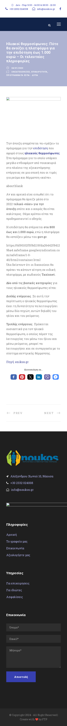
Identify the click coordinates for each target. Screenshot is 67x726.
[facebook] (60, 9)
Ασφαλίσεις (14, 597)
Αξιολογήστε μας (18, 555)
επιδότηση (40, 148)
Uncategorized (20, 72)
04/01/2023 (17, 68)
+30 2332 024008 (18, 9)
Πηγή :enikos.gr (17, 362)
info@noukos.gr (46, 9)
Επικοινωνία (15, 548)
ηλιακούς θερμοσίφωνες (42, 153)
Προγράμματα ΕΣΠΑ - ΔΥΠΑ (22, 75)
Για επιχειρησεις (17, 583)
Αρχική (11, 534)
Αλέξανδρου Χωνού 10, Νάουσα (31, 476)
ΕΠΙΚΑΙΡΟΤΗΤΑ (39, 72)
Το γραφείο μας (17, 541)
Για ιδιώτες (14, 590)
